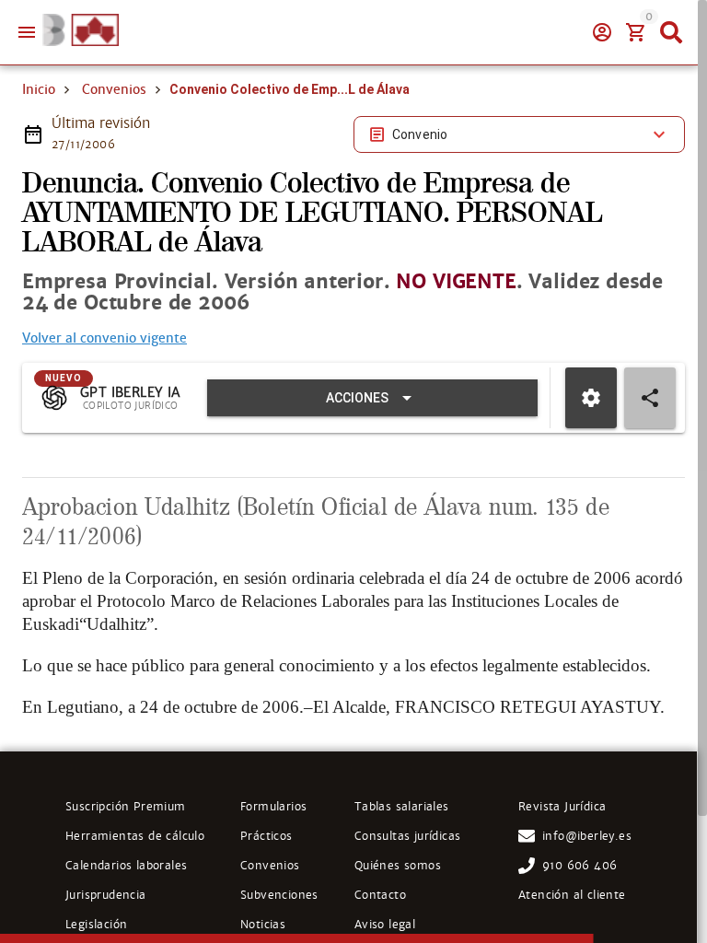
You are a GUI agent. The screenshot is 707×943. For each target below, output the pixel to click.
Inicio (38, 89)
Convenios (114, 89)
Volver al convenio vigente (104, 338)
